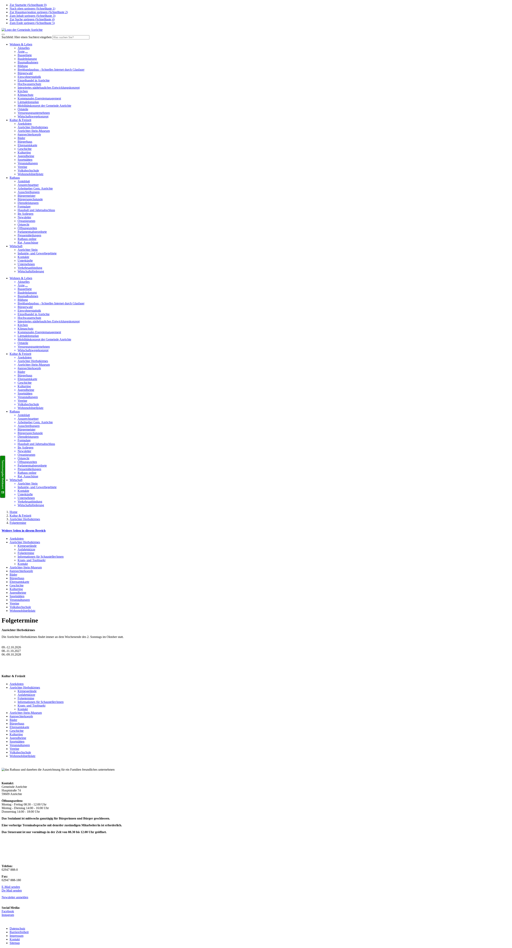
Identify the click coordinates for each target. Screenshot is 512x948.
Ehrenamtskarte (27, 145)
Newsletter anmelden (15, 897)
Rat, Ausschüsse (28, 242)
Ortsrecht (23, 224)
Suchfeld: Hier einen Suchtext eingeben (27, 37)
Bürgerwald (25, 73)
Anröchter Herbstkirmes (33, 127)
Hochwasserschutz (29, 84)
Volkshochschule (28, 170)
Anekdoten (25, 123)
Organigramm (26, 221)
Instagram (8, 915)
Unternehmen (26, 264)
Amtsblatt (24, 181)
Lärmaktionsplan (28, 102)
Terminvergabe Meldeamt (2, 474)
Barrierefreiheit (19, 932)
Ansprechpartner (28, 185)
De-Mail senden (12, 890)
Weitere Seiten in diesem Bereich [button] (24, 530)
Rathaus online (27, 239)
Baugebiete (25, 55)
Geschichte (25, 149)
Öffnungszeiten (27, 228)
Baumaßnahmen (28, 62)
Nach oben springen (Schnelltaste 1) (32, 8)
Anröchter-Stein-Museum (34, 131)
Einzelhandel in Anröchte (34, 80)
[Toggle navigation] (3, 34)
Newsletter (24, 217)
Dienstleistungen (28, 203)
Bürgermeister (26, 195)
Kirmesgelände (27, 545)
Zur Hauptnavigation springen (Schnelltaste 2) (39, 12)
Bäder (21, 138)
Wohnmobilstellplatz (30, 174)
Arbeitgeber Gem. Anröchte (35, 188)
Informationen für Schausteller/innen (41, 556)
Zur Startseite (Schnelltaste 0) (28, 5)
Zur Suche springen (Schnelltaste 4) (32, 19)
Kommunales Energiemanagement (39, 98)
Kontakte (23, 257)
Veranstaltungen (28, 163)
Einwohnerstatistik (29, 76)
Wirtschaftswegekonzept (33, 116)
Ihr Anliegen (25, 213)
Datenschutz (17, 928)
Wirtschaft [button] (16, 246)
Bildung (23, 66)
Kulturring (24, 152)
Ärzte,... (23, 51)
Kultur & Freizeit (20, 515)
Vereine (22, 167)
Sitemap (15, 943)
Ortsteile (23, 109)
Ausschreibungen (29, 192)
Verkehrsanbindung (30, 267)
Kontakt (23, 563)
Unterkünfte (25, 260)
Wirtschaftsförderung (31, 271)
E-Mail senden (11, 887)
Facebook (8, 911)
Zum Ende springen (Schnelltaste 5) (32, 23)
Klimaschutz (25, 94)
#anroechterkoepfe (29, 134)
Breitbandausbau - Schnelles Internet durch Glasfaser (51, 69)
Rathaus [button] (15, 177)
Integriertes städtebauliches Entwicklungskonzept (49, 87)
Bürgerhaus (25, 141)
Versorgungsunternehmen (34, 112)
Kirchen (23, 91)
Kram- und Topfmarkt (31, 560)
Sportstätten (25, 159)
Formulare (24, 206)
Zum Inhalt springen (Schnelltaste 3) (32, 15)
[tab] (256, 530)
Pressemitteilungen (29, 235)
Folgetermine (18, 522)
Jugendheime (26, 156)
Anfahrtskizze (26, 549)
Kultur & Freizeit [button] (20, 120)
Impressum (16, 935)
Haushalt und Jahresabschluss (36, 210)
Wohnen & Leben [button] (21, 44)
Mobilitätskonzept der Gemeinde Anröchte (44, 105)
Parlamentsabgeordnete (32, 231)
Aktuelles (24, 48)
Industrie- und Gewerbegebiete (37, 253)
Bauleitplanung (27, 58)
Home (13, 512)
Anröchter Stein (28, 249)
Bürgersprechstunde (30, 199)
